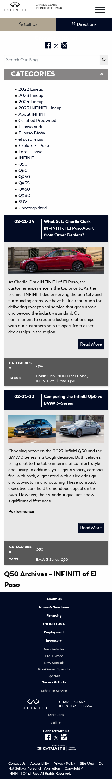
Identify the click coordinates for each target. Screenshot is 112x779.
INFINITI (27, 157)
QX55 (24, 182)
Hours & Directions (54, 607)
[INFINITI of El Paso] (33, 5)
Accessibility (40, 763)
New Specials (54, 663)
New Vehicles (54, 649)
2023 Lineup (30, 95)
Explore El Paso (33, 145)
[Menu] (100, 10)
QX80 (24, 195)
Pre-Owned (54, 656)
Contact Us (17, 763)
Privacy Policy (65, 763)
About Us (54, 599)
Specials (54, 676)
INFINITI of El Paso (51, 381)
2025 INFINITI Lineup (39, 107)
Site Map (87, 763)
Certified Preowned (37, 120)
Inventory (54, 641)
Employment (54, 632)
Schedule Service (54, 691)
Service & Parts (54, 682)
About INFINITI (33, 114)
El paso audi (30, 126)
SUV (22, 201)
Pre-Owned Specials (54, 669)
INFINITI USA (54, 624)
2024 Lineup (30, 101)
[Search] (104, 60)
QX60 (24, 189)
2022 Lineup (30, 89)
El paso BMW (31, 132)
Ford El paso (30, 151)
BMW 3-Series (48, 560)
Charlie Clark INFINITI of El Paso (62, 376)
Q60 (22, 170)
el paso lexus (30, 139)
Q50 (22, 164)
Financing (54, 616)
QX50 (24, 176)
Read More (91, 344)
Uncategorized (32, 207)
